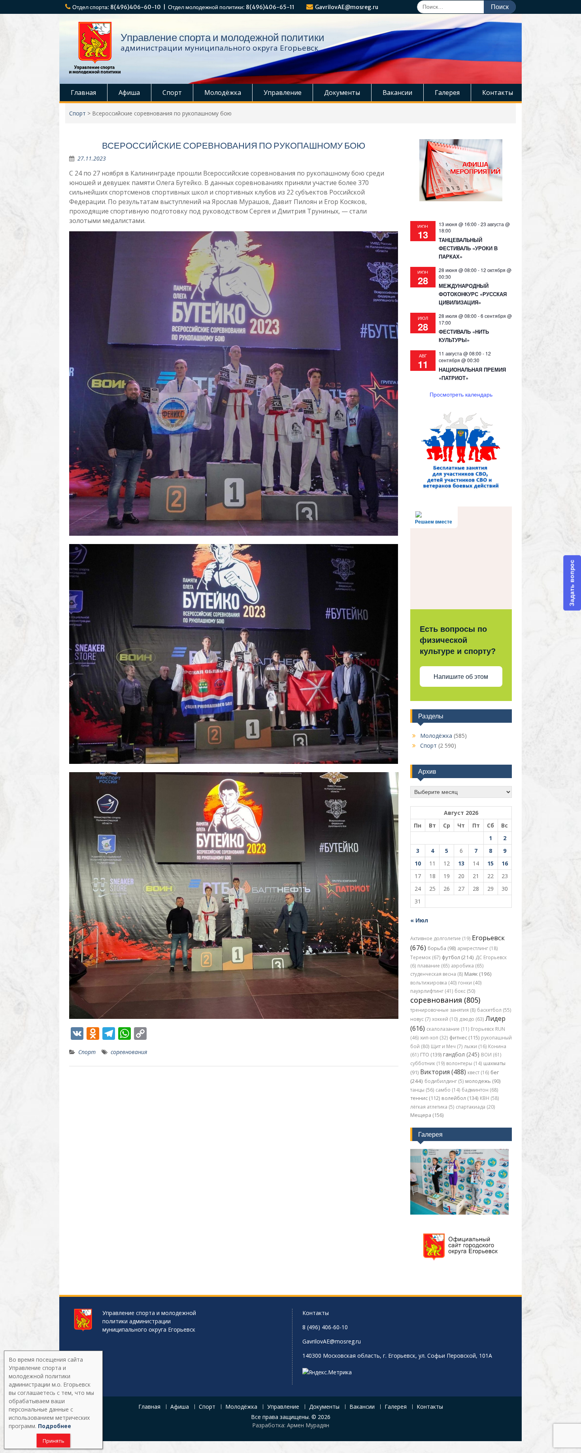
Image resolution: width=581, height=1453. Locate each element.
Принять (53, 1440)
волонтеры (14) (464, 1063)
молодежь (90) (482, 1081)
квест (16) (478, 1072)
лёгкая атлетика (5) (432, 1106)
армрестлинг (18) (477, 948)
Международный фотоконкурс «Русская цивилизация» (473, 294)
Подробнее (54, 1426)
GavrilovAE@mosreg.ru (346, 7)
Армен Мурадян (308, 1425)
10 (418, 863)
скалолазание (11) (447, 1029)
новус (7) (420, 1019)
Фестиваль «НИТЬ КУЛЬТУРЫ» (464, 336)
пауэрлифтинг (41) (431, 991)
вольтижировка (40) (433, 982)
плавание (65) (433, 965)
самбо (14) (448, 1089)
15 (490, 863)
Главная (83, 92)
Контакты (497, 92)
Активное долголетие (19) (440, 938)
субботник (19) (427, 1063)
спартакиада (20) (475, 1106)
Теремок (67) (425, 957)
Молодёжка (222, 92)
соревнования (129, 1052)
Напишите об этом (461, 676)
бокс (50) (465, 991)
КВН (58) (489, 1098)
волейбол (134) (459, 1098)
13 (461, 863)
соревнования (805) (445, 1000)
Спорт (172, 92)
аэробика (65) (467, 965)
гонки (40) (469, 982)
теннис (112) (425, 1098)
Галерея (447, 92)
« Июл (419, 920)
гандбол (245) (461, 1054)
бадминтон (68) (480, 1089)
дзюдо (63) (471, 1019)
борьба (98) (442, 948)
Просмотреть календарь (461, 394)
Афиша (129, 92)
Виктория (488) (443, 1072)
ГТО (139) (430, 1054)
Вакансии (397, 92)
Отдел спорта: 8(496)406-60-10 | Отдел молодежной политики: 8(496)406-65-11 (183, 7)
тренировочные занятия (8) (442, 1010)
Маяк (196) (478, 973)
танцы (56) (422, 1089)
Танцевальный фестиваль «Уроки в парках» (468, 248)
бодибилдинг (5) (444, 1081)
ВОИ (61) (491, 1054)
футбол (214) (458, 957)
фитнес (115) (464, 1037)
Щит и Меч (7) (446, 1046)
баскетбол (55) (494, 1010)
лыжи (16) (475, 1046)
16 (505, 863)
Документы (342, 92)
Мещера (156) (426, 1115)
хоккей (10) (445, 1019)
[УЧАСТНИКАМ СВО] (460, 488)
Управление (283, 92)
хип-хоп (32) (434, 1037)
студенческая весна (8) (436, 974)
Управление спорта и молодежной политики (222, 37)
